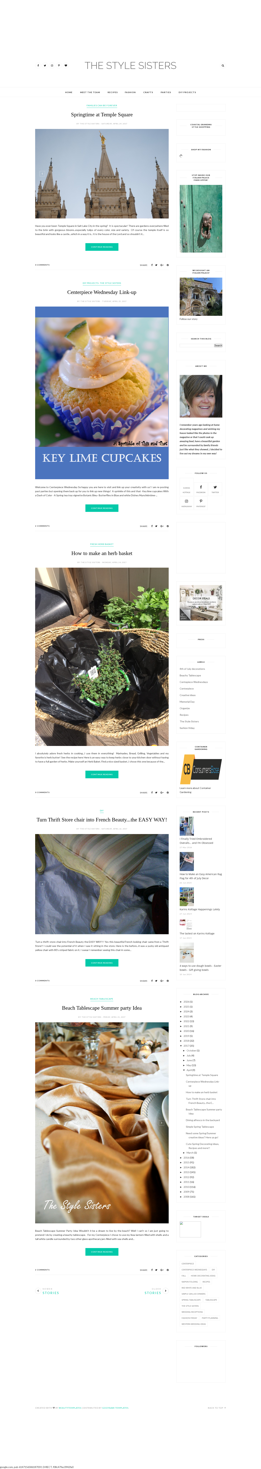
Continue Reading (102, 247)
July (189, 1055)
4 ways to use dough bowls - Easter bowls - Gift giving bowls (200, 968)
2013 (186, 1172)
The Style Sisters (189, 721)
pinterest (200, 506)
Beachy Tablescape (190, 675)
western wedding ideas (194, 1324)
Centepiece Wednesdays (194, 681)
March (190, 1152)
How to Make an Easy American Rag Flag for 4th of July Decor (201, 876)
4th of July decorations (192, 668)
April (189, 1070)
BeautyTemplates (70, 1407)
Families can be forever (102, 105)
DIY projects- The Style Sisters (102, 283)
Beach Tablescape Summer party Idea (102, 1035)
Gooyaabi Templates (115, 1407)
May (189, 1065)
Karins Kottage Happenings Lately (200, 909)
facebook (201, 492)
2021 (186, 1026)
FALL (184, 1275)
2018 (186, 1040)
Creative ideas (188, 695)
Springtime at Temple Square (102, 114)
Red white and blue (192, 1287)
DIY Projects (187, 92)
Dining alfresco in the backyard (203, 1120)
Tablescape (211, 1299)
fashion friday (187, 727)
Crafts (148, 92)
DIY (102, 838)
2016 (186, 1157)
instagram (186, 506)
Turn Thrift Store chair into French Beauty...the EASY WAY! (102, 847)
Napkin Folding (190, 1281)
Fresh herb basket (102, 571)
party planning (210, 1318)
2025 (186, 1006)
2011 (186, 1181)
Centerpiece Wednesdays (194, 1269)
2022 (186, 1021)
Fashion (130, 92)
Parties (166, 92)
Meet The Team (90, 92)
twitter (215, 492)
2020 (186, 1030)
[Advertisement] (10, 21)
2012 (186, 1177)
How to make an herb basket (101, 581)
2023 (186, 1016)
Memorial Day (187, 701)
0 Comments (42, 265)
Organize (185, 708)
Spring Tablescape (191, 1299)
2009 (186, 1191)
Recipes (113, 92)
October (191, 1050)
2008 (186, 1196)
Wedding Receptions (192, 1312)
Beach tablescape (101, 1026)
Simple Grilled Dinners (193, 1293)
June (189, 1060)
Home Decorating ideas (203, 1275)
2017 (186, 1045)
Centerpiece (187, 688)
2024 (186, 1011)
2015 (186, 1162)
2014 (186, 1167)
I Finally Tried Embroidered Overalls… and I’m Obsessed (196, 841)
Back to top (216, 1407)
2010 (186, 1186)
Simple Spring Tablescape (200, 1126)
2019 (186, 1035)
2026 (186, 1001)
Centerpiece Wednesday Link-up (101, 292)
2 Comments (42, 553)
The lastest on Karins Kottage (197, 933)
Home (68, 92)
